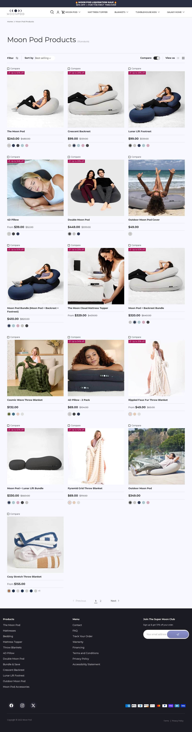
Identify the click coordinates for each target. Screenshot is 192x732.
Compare (146, 58)
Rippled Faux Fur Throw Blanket (148, 400)
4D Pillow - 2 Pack (79, 400)
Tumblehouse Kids (146, 12)
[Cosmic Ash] (17, 145)
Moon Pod (71, 12)
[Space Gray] (69, 145)
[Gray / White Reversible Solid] (26, 590)
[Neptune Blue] (22, 145)
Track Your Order (82, 636)
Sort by (29, 58)
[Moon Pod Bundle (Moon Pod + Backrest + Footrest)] (35, 276)
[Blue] (13, 414)
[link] (79, 601)
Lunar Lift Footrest (139, 131)
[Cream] (17, 414)
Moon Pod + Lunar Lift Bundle (25, 488)
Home (10, 22)
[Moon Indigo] (13, 145)
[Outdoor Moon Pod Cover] (156, 188)
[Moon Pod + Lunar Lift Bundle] (35, 456)
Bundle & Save (11, 664)
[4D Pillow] (35, 188)
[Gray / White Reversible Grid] (17, 590)
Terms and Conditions (86, 653)
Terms (166, 720)
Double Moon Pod (79, 219)
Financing (78, 647)
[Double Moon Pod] (96, 188)
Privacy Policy (81, 658)
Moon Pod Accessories (16, 686)
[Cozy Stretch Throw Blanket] (35, 545)
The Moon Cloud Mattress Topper (88, 308)
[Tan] (134, 414)
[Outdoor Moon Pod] (156, 456)
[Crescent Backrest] (96, 99)
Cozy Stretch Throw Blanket (24, 576)
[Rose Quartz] (26, 145)
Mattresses (9, 630)
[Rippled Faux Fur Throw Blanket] (156, 368)
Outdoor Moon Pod (140, 488)
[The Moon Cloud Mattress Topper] (96, 276)
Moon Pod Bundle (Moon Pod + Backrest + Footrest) (33, 310)
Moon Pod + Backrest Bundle (146, 308)
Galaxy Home (174, 12)
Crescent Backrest (79, 131)
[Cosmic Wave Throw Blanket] (35, 368)
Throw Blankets (12, 647)
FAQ (75, 630)
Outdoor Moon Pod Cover (144, 219)
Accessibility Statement (86, 664)
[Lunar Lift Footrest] (156, 99)
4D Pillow (13, 219)
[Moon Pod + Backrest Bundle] (156, 276)
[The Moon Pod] (35, 99)
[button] (63, 12)
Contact (77, 625)
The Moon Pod (16, 131)
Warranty (78, 642)
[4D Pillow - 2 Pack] (96, 368)
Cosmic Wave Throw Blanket (25, 400)
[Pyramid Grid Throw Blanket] (96, 456)
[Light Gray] (22, 414)
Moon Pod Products (25, 22)
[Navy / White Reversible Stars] (13, 590)
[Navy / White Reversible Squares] (31, 590)
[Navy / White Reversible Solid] (22, 590)
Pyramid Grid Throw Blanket (85, 488)
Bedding (8, 636)
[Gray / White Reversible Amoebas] (35, 590)
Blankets (120, 12)
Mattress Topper (97, 12)
